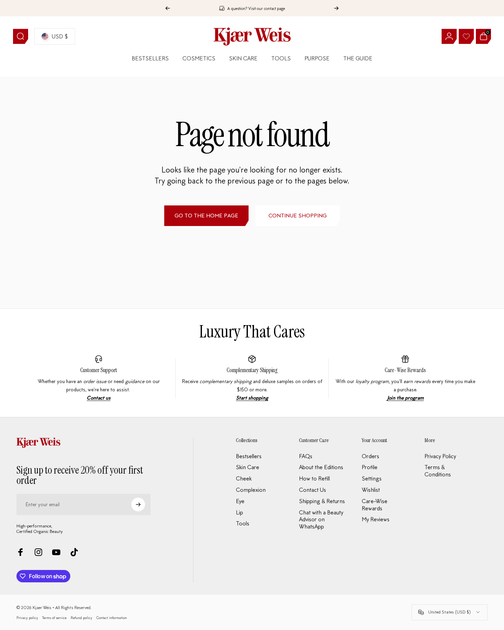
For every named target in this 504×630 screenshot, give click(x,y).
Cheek (244, 478)
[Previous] (167, 8)
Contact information (111, 618)
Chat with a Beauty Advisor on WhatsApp (321, 519)
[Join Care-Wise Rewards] (405, 378)
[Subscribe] (138, 504)
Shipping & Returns (322, 501)
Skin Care (247, 467)
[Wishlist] (466, 36)
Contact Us (312, 489)
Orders (370, 456)
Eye (240, 501)
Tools (242, 523)
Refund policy (81, 618)
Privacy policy (27, 618)
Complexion (251, 489)
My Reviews (375, 519)
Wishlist (371, 489)
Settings (372, 478)
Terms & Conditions (437, 471)
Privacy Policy (440, 456)
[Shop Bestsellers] (252, 378)
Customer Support (98, 370)
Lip (239, 512)
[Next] (336, 8)
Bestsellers (249, 456)
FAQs (305, 456)
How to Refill (314, 478)
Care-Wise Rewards (405, 370)
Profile (369, 467)
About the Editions (321, 467)
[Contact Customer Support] (98, 378)
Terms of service (54, 618)
